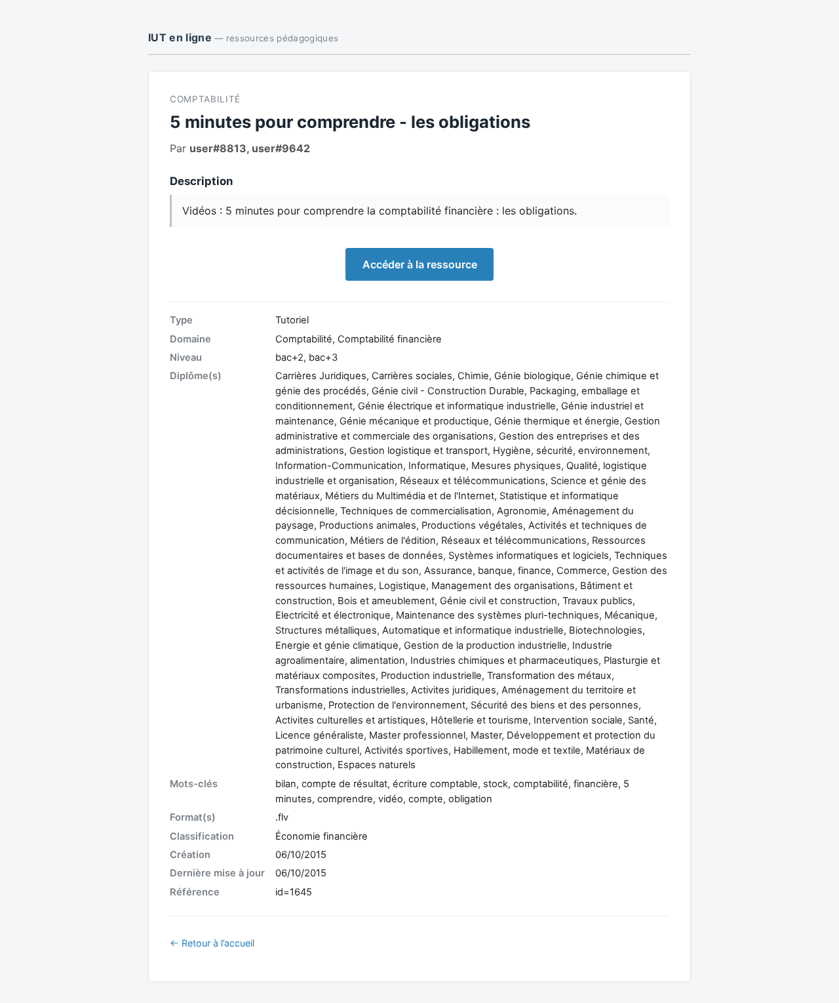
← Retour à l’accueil (212, 943)
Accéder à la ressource (419, 264)
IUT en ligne (243, 37)
